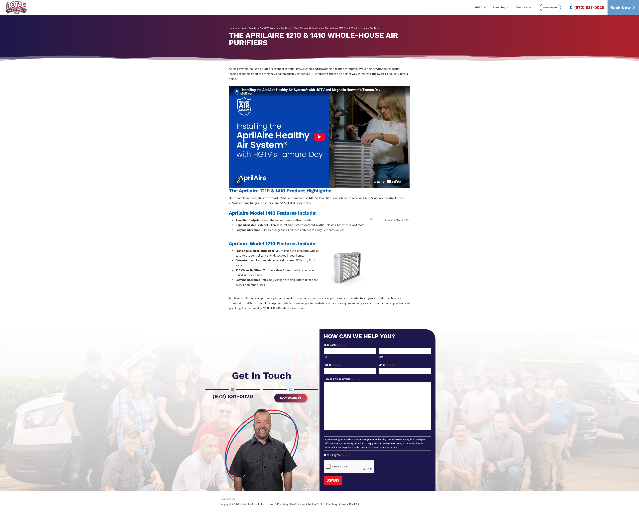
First (326, 356)
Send (333, 480)
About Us (522, 7)
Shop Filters (550, 7)
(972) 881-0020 (589, 7)
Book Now (620, 7)
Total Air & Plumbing (18, 7)
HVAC (478, 7)
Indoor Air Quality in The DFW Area (256, 28)
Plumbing (499, 7)
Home (232, 28)
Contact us (249, 308)
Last (381, 356)
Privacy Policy (227, 499)
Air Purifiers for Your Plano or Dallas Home (299, 28)
